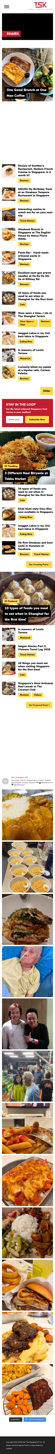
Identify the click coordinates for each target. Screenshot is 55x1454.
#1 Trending (11, 466)
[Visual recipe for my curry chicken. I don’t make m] (27, 814)
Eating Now (26, 342)
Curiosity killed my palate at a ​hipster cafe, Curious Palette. (34, 370)
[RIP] (27, 1023)
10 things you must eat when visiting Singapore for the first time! (33, 666)
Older (46, 391)
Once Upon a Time (27, 323)
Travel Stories (27, 221)
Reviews (24, 181)
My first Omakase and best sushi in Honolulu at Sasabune (35, 545)
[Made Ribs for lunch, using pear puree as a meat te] (27, 1389)
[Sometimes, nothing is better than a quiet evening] (27, 1128)
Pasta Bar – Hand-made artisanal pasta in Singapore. (33, 255)
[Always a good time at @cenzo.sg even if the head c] (27, 919)
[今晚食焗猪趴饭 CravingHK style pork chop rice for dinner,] (27, 1180)
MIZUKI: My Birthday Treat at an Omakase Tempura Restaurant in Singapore (35, 192)
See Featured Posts (39, 705)
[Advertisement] (27, 132)
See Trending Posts (39, 565)
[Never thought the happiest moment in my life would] (27, 971)
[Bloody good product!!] (27, 1285)
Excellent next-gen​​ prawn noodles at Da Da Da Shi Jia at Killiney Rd (34, 276)
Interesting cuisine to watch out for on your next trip (35, 212)
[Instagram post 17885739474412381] (27, 1076)
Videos (37, 695)
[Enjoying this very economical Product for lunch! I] (27, 1232)
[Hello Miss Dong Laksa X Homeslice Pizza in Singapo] (27, 867)
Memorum (25, 358)
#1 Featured (11, 601)
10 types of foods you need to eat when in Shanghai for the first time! (35, 296)
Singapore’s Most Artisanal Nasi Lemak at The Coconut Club (35, 686)
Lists (22, 304)
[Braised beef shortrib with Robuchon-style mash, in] (27, 1337)
